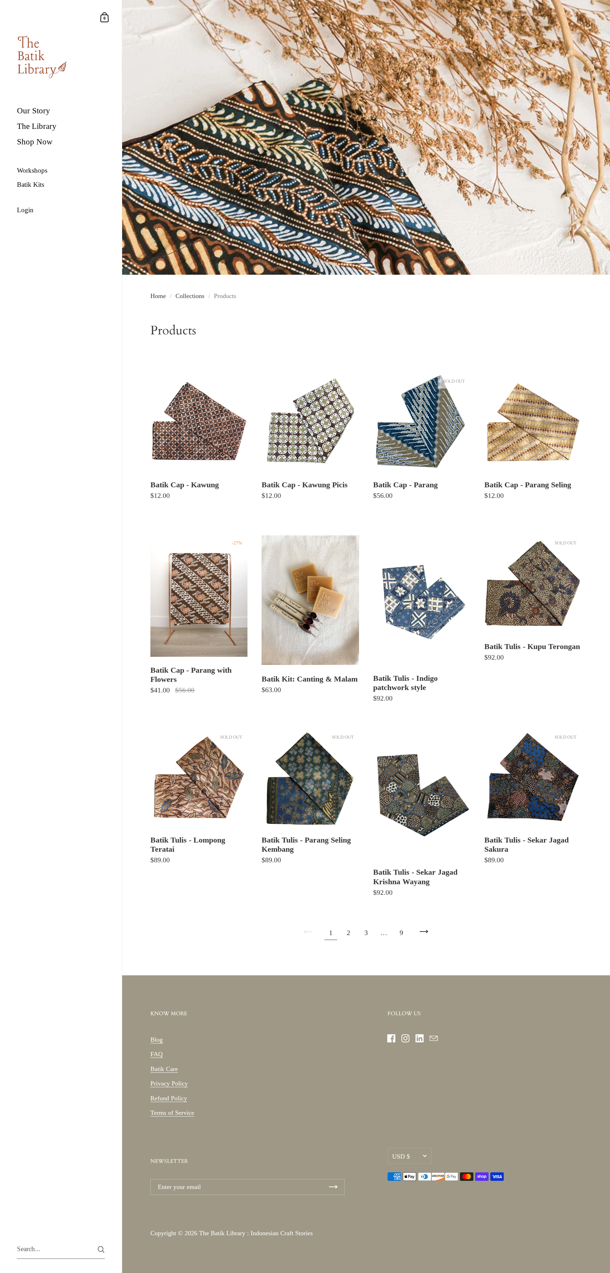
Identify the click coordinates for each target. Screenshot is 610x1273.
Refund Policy (168, 1098)
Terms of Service (172, 1112)
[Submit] (101, 1249)
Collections (189, 295)
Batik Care (164, 1068)
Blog (156, 1039)
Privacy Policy (169, 1083)
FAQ (156, 1054)
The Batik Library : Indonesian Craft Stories (256, 1233)
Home (158, 295)
